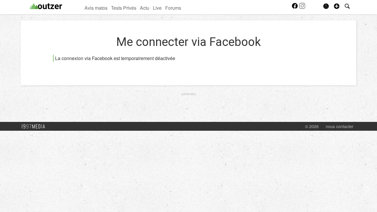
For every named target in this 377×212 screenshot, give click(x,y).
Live (157, 7)
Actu (144, 7)
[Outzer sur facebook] (295, 7)
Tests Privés (123, 7)
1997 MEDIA (35, 126)
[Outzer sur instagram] (302, 7)
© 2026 (312, 126)
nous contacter (339, 126)
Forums (173, 7)
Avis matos (96, 7)
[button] (336, 6)
